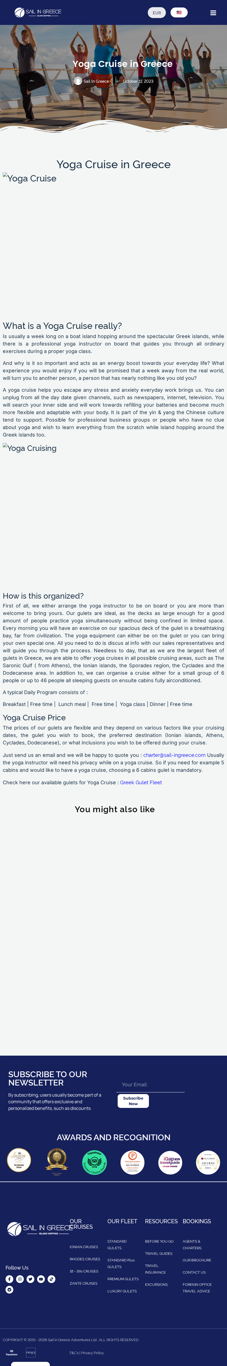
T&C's (74, 1352)
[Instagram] (20, 1279)
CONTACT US (194, 1271)
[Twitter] (30, 1279)
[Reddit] (9, 1290)
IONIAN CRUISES (84, 1246)
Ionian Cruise (142, 898)
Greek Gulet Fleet (141, 781)
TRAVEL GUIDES (158, 1253)
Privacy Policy (92, 1352)
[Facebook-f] (9, 1279)
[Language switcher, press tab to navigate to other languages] (179, 12)
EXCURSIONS (156, 1284)
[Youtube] (41, 1279)
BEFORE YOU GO (159, 1240)
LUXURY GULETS (122, 1290)
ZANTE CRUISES (83, 1283)
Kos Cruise (23, 831)
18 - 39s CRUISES (84, 1270)
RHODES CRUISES (85, 1258)
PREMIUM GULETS (123, 1278)
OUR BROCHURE (197, 1259)
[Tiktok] (51, 1279)
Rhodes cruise (144, 1007)
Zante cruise (26, 1007)
